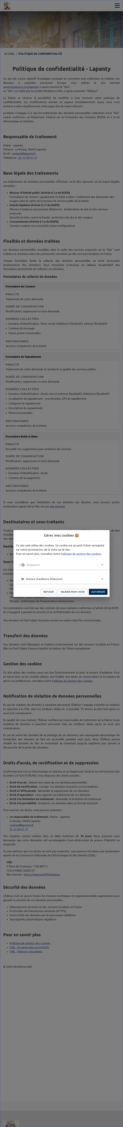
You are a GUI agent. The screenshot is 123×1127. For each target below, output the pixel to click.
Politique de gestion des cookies (81, 553)
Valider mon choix (73, 591)
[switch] (20, 579)
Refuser (48, 591)
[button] (61, 565)
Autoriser (98, 591)
